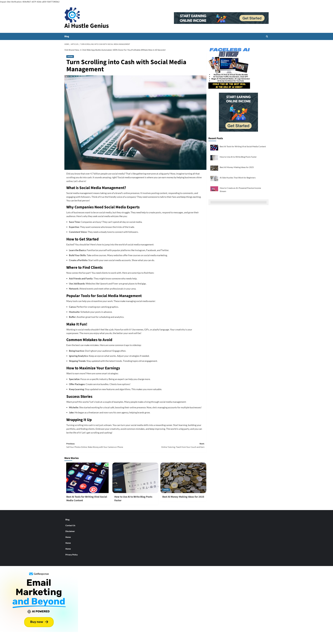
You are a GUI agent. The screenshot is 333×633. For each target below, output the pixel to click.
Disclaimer (70, 531)
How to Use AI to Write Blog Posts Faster (238, 157)
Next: (182, 445)
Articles (70, 56)
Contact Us (70, 525)
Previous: (94, 445)
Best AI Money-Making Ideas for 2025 (183, 497)
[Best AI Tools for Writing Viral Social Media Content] (87, 478)
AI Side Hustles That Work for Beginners (238, 177)
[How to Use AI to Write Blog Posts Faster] (135, 478)
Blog (66, 36)
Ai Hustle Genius (86, 25)
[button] (267, 36)
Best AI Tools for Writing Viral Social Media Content (243, 146)
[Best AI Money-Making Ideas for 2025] (183, 478)
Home (68, 537)
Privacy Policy (71, 554)
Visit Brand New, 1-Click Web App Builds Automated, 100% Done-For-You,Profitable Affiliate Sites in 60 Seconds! (115, 50)
